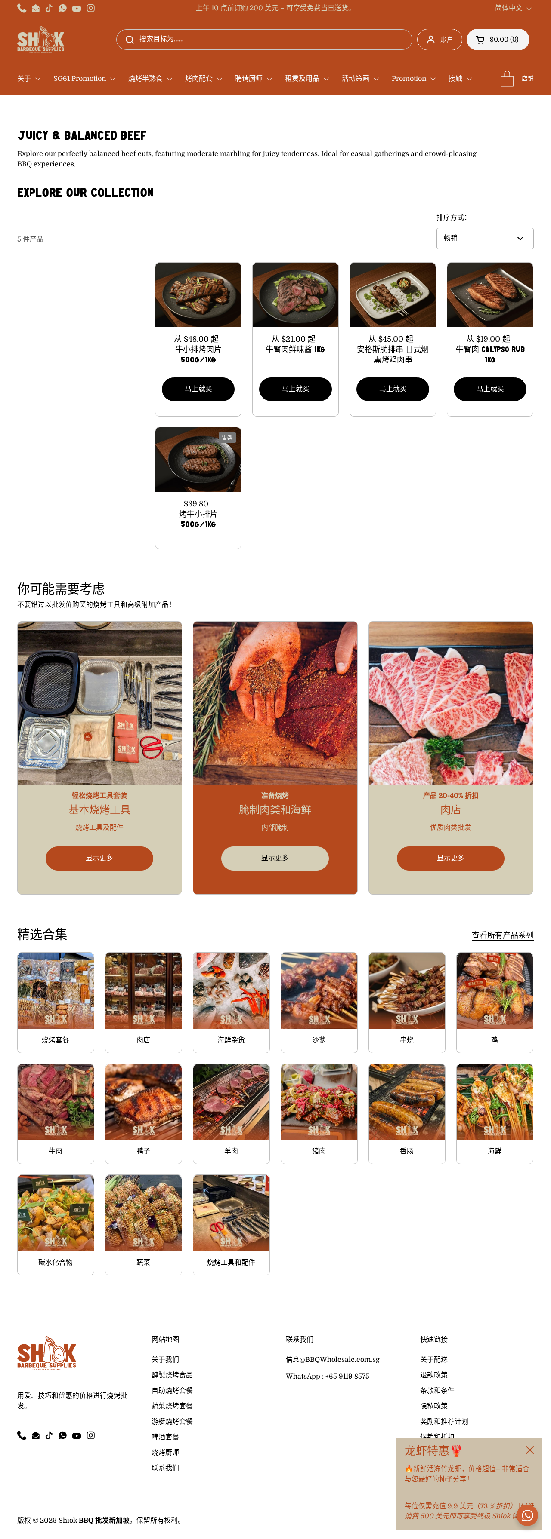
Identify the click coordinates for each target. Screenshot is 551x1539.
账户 (446, 39)
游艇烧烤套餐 (172, 1422)
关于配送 (434, 1360)
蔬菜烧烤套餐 (172, 1406)
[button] (498, 39)
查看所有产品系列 (503, 935)
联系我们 (165, 1468)
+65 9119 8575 (347, 1376)
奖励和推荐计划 (444, 1422)
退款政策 (434, 1375)
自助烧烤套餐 (172, 1391)
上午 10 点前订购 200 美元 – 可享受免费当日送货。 (275, 8)
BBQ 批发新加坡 (104, 1520)
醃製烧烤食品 (172, 1375)
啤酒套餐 (165, 1437)
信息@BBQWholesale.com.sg (333, 1360)
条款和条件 (437, 1391)
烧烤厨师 (165, 1452)
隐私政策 (434, 1406)
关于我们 (165, 1360)
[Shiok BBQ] (40, 39)
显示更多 (99, 858)
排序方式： (453, 217)
